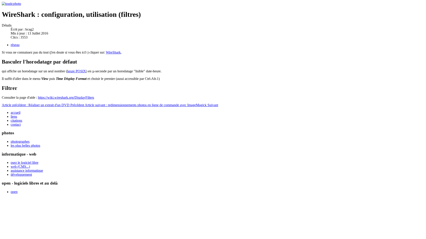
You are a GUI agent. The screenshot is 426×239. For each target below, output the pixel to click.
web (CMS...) (20, 166)
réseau (15, 45)
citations (16, 120)
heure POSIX (76, 71)
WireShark (113, 52)
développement (21, 174)
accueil (15, 112)
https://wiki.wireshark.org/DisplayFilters (66, 97)
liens (14, 116)
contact (16, 124)
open (14, 192)
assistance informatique (27, 170)
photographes (20, 141)
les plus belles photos (25, 145)
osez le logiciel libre (24, 162)
